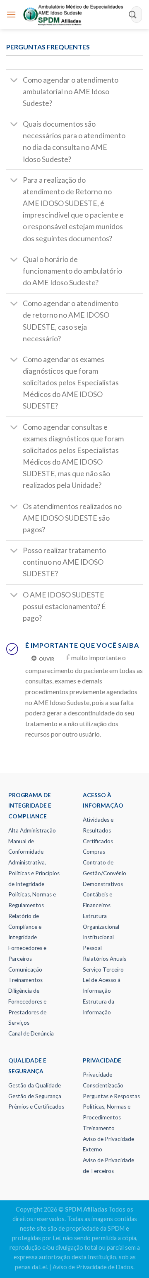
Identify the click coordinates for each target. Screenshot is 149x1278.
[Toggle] (14, 81)
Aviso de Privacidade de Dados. (94, 1267)
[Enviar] (133, 14)
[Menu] (11, 14)
